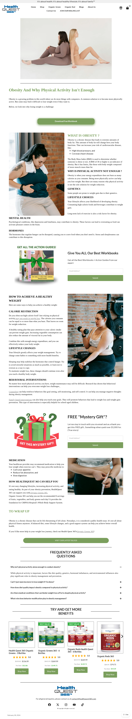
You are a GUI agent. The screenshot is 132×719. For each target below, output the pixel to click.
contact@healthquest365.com (83, 699)
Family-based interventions (20, 400)
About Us (91, 7)
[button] (22, 634)
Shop (42, 7)
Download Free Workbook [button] (66, 121)
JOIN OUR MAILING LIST (70, 11)
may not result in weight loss (27, 318)
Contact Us (51, 11)
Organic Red (70, 7)
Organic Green (54, 7)
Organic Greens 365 (85, 531)
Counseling (13, 392)
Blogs (81, 7)
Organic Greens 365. (39, 493)
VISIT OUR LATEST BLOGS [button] (66, 540)
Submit (95, 278)
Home (33, 7)
